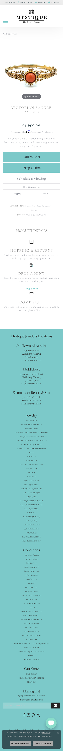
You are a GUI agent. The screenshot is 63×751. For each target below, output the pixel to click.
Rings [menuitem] (31, 452)
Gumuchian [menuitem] (31, 591)
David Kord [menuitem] (31, 563)
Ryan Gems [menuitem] (31, 639)
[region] (31, 72)
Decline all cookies (20, 743)
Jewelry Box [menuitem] (31, 428)
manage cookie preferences (34, 736)
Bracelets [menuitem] (31, 460)
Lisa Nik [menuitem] (31, 607)
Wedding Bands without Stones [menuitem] (31, 432)
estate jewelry (11, 34)
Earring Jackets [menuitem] (31, 516)
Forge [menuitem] (31, 583)
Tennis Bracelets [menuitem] (31, 524)
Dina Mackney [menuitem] (31, 567)
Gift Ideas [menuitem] (31, 420)
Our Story (31, 674)
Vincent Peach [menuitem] (31, 659)
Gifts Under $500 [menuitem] (31, 492)
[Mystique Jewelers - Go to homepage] (31, 16)
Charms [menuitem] (31, 476)
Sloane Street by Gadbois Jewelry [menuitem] (31, 643)
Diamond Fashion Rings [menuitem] (31, 504)
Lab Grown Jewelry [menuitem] (31, 444)
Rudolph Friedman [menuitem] (31, 635)
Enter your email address (31, 699)
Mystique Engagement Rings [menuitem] (32, 436)
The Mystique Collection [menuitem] (31, 651)
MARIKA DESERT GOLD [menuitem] (31, 611)
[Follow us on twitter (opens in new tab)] (38, 715)
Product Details (31, 230)
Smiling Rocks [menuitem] (31, 647)
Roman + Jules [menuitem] (31, 631)
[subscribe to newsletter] (55, 705)
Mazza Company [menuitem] (31, 615)
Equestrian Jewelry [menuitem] (31, 488)
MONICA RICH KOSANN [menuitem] (31, 424)
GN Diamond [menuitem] (31, 587)
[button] (9, 2)
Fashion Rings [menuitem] (31, 508)
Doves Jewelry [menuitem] (31, 571)
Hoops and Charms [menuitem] (31, 595)
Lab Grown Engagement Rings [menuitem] (31, 440)
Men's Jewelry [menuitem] (31, 484)
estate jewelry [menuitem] (31, 480)
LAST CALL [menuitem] (32, 496)
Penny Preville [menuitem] (31, 623)
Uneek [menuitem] (31, 655)
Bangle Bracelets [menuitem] (31, 536)
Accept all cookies (43, 743)
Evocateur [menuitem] (31, 579)
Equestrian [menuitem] (32, 575)
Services (31, 682)
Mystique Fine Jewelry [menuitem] (31, 500)
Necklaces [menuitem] (31, 468)
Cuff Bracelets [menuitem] (31, 528)
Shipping (17, 193)
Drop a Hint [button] (31, 168)
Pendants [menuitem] (32, 512)
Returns (45, 193)
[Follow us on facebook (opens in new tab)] (24, 715)
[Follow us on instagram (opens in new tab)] (28, 715)
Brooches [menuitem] (31, 532)
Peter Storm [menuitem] (31, 627)
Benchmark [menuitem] (32, 559)
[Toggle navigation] (6, 22)
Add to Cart (31, 157)
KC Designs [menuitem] (31, 599)
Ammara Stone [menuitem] (31, 555)
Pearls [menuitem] (31, 472)
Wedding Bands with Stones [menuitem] (31, 448)
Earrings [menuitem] (31, 456)
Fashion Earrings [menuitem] (31, 540)
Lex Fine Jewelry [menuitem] (31, 603)
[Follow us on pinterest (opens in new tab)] (33, 715)
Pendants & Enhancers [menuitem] (31, 464)
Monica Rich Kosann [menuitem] (31, 619)
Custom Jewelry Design (31, 678)
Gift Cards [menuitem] (31, 520)
